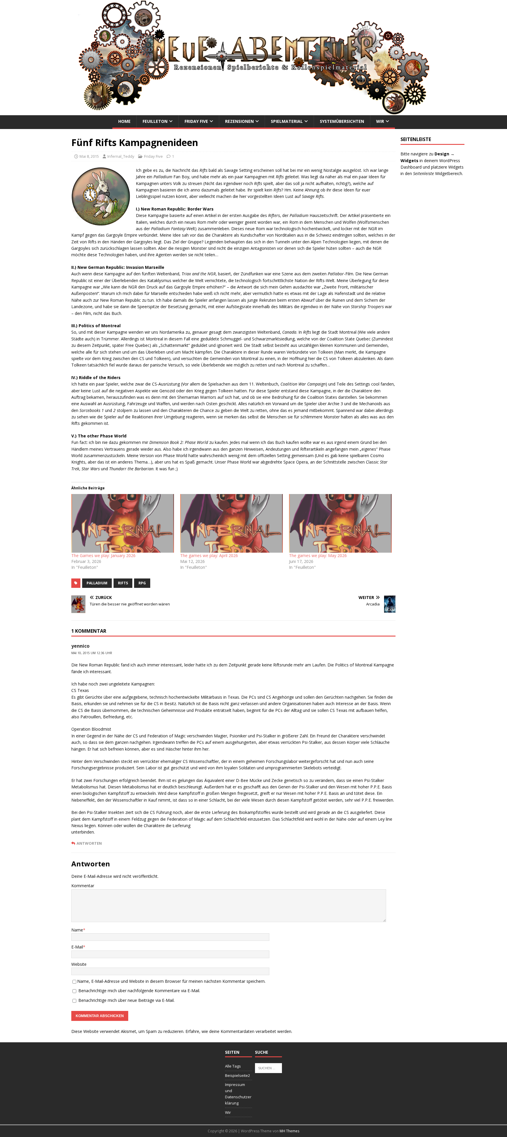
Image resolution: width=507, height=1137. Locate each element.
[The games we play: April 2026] (231, 523)
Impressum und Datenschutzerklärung (238, 1093)
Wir (380, 121)
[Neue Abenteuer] (253, 112)
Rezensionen (239, 121)
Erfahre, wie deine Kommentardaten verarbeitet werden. (238, 1031)
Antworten (89, 843)
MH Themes (289, 1130)
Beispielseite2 (237, 1075)
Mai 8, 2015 (89, 156)
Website (79, 964)
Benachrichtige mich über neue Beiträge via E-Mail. (126, 1000)
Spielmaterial (287, 121)
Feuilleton (155, 121)
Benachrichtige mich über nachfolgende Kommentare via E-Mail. (139, 990)
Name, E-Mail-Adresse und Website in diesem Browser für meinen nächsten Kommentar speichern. (171, 981)
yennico (80, 646)
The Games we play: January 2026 (103, 555)
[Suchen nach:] (268, 1067)
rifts (123, 583)
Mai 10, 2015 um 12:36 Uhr (91, 653)
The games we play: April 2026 (209, 555)
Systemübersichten (342, 121)
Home (124, 121)
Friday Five (196, 121)
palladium (97, 583)
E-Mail (77, 947)
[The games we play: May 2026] (340, 523)
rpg (142, 583)
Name (77, 930)
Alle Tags (233, 1066)
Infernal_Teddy (120, 156)
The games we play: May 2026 (318, 555)
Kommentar (82, 885)
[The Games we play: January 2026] (122, 523)
